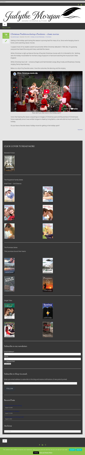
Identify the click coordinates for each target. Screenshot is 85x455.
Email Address (9, 352)
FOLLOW (9, 389)
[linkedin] (81, 4)
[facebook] (78, 4)
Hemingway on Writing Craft (14, 417)
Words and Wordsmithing (13, 405)
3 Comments (48, 37)
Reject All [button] (79, 449)
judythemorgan (15, 37)
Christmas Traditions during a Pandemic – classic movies (35, 34)
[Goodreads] (84, 4)
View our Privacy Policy (45, 452)
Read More (80, 129)
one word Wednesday (39, 37)
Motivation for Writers (12, 411)
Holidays (32, 37)
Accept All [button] (72, 449)
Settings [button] (36, 452)
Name (6, 356)
